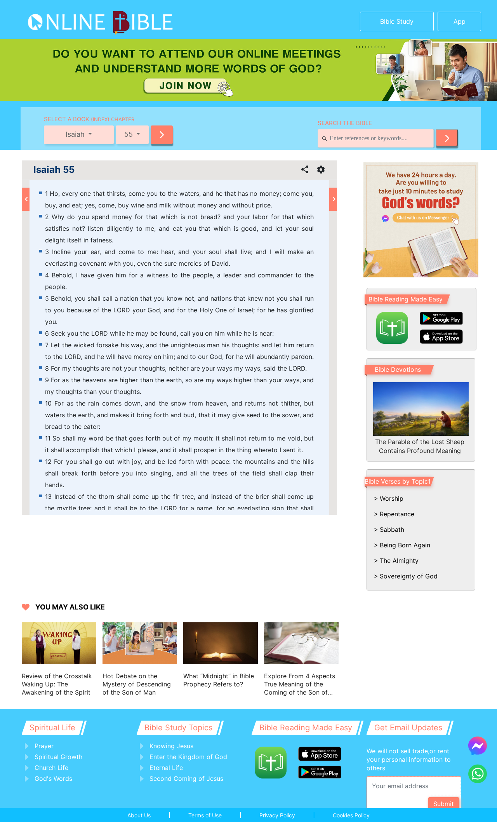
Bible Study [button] (397, 21)
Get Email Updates (408, 727)
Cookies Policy (351, 815)
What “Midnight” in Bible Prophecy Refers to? (218, 680)
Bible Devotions (398, 369)
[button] (162, 134)
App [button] (460, 21)
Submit (443, 804)
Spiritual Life (52, 727)
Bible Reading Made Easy (405, 299)
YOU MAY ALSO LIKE (70, 607)
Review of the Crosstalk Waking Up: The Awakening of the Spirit (57, 684)
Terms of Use (205, 815)
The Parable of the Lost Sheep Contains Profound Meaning (419, 446)
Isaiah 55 (54, 169)
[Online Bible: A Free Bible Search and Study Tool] (75, 19)
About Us (139, 815)
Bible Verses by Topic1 (398, 481)
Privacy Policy (277, 815)
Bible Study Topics (178, 727)
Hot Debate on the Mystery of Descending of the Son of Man (137, 684)
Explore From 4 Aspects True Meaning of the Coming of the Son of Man (299, 684)
